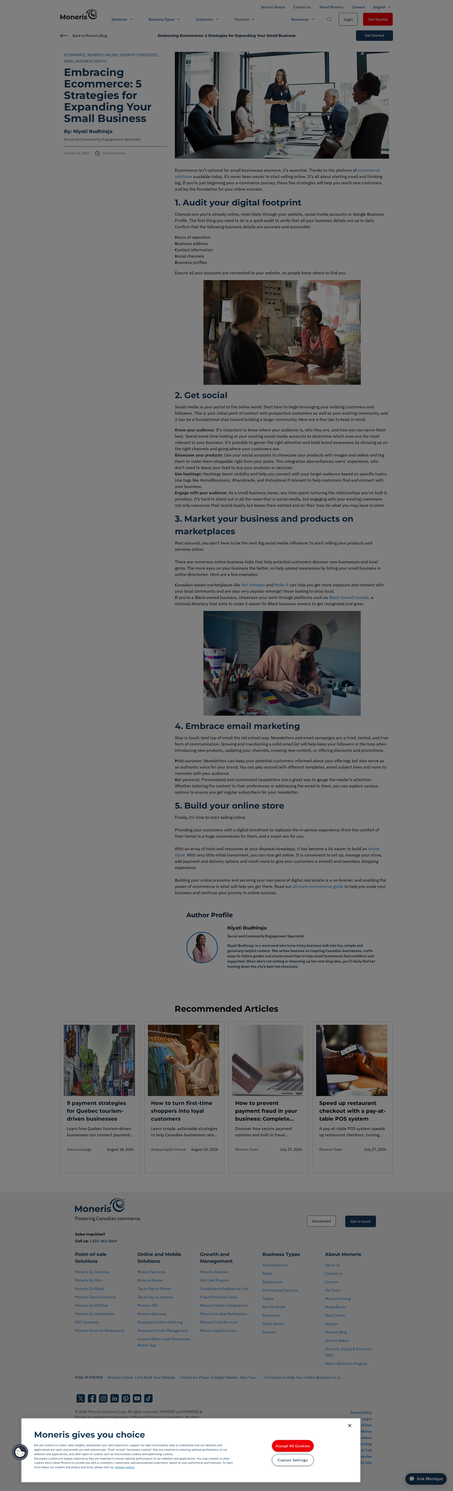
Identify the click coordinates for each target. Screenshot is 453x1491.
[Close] (349, 1425)
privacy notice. (125, 1467)
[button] (20, 1452)
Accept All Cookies (293, 1445)
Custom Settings (293, 1459)
